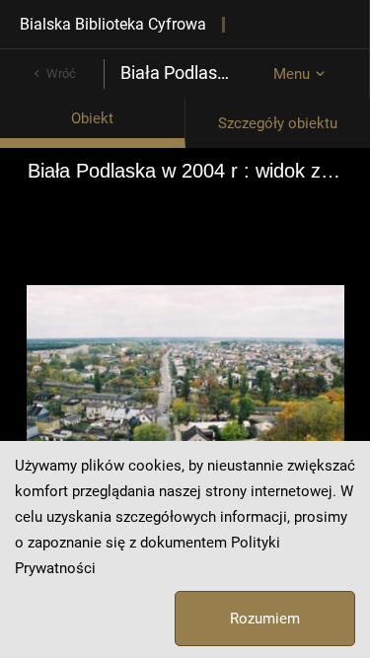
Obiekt (92, 118)
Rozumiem (265, 618)
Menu (291, 74)
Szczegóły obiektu (277, 123)
